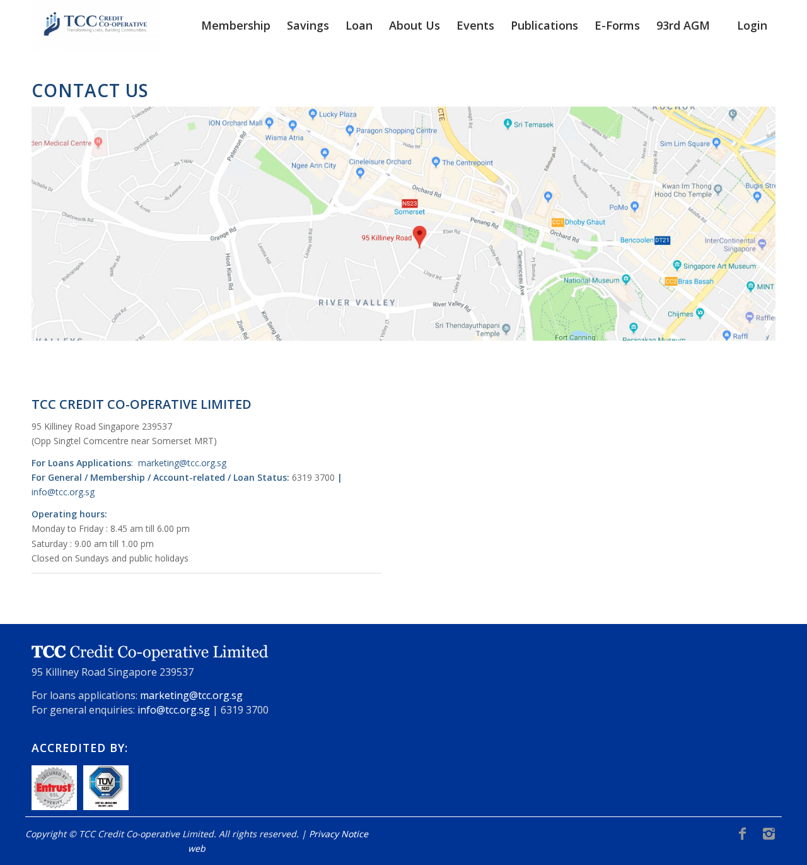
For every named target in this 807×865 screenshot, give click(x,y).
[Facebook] (742, 832)
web (197, 848)
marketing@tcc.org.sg (182, 463)
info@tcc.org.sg (63, 492)
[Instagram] (768, 832)
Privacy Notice (338, 834)
